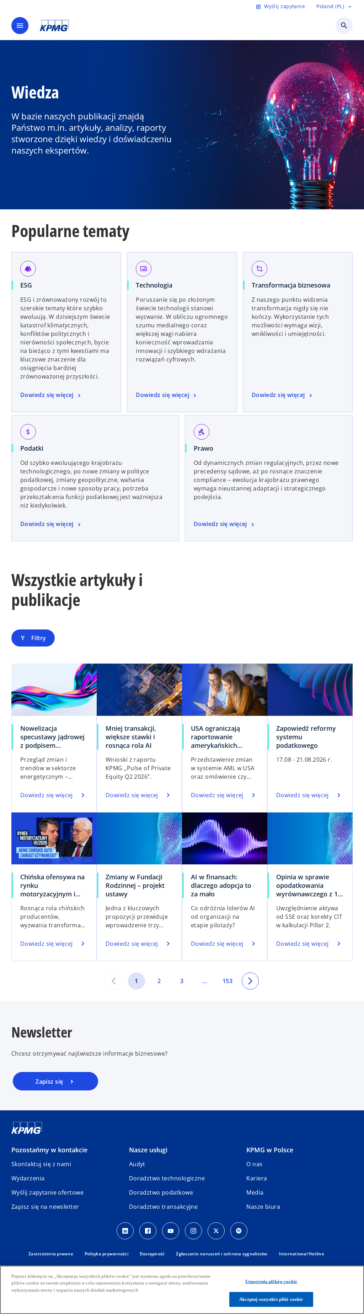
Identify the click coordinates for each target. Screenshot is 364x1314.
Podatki (31, 448)
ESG (26, 285)
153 (227, 981)
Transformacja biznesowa (291, 285)
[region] (182, 1290)
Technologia (154, 285)
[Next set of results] (250, 980)
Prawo (203, 448)
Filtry (33, 638)
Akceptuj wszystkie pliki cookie (271, 1299)
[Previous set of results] (113, 980)
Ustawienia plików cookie (271, 1281)
